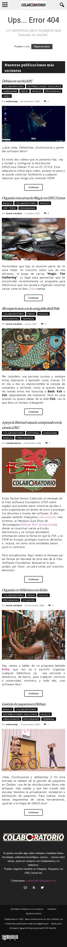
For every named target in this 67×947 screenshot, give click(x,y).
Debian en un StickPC (17, 80)
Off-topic (9, 208)
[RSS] (34, 888)
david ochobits (14, 213)
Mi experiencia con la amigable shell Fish (30, 308)
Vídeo (6, 96)
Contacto (51, 909)
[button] (61, 5)
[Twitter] (42, 888)
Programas (53, 91)
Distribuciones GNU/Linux (44, 86)
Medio (24, 91)
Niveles (37, 91)
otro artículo (47, 517)
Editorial (33, 433)
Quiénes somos (33, 913)
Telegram (42, 869)
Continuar (33, 187)
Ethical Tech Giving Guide (38, 524)
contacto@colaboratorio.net (41, 880)
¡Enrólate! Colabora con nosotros (27, 909)
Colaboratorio (13, 86)
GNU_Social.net (33, 872)
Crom (32, 288)
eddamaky (12, 101)
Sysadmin (28, 600)
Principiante (25, 437)
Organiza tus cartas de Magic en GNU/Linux (33, 197)
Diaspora (53, 869)
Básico (7, 203)
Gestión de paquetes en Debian (23, 703)
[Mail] (25, 888)
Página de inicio (42, 46)
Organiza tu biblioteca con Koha (24, 589)
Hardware (10, 91)
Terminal (28, 318)
